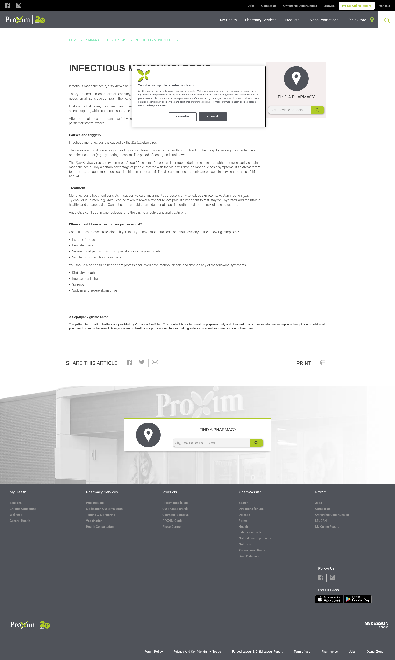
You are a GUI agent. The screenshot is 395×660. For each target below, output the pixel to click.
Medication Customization (104, 509)
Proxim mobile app (175, 503)
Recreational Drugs (252, 550)
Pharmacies (329, 651)
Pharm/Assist (97, 40)
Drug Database (249, 556)
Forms (243, 521)
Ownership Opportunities (300, 6)
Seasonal (16, 503)
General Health (20, 521)
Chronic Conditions (23, 509)
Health (243, 527)
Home (73, 40)
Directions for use (251, 509)
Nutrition (245, 544)
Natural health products (255, 538)
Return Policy (153, 651)
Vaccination (94, 521)
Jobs (251, 6)
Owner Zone (375, 651)
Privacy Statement (156, 105)
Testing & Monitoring (100, 515)
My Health (18, 492)
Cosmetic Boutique (175, 515)
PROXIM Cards (172, 521)
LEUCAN (329, 6)
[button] (7, 6)
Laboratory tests (250, 532)
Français (384, 6)
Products (169, 492)
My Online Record (358, 6)
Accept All (213, 116)
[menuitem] (229, 20)
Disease (121, 40)
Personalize (182, 116)
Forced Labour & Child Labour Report (257, 651)
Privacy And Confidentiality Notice (197, 651)
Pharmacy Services (102, 492)
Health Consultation (100, 527)
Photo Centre (171, 527)
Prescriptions (95, 503)
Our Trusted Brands (175, 509)
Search (243, 503)
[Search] (317, 110)
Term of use (302, 651)
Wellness (16, 515)
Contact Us (269, 6)
